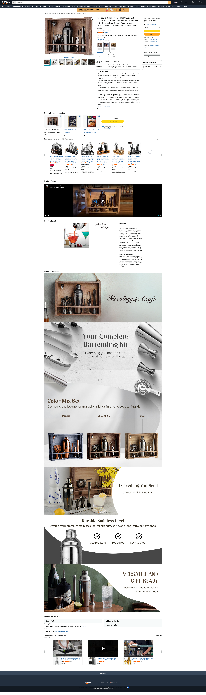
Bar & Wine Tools (77, 13)
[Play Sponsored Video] (103, 648)
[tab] (98, 512)
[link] (72, 121)
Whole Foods (58, 6)
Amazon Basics (26, 6)
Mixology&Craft (153, 39)
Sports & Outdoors (151, 6)
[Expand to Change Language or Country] (107, 682)
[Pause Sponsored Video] (80, 652)
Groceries (50, 6)
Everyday (185, 6)
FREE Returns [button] (100, 39)
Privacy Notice (91, 687)
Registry (95, 6)
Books (73, 6)
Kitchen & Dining (56, 13)
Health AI (9, 6)
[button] (3, 6)
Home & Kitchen (47, 13)
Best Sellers (35, 6)
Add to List (147, 56)
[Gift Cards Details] (82, 6)
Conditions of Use (83, 687)
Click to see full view (69, 57)
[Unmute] (160, 216)
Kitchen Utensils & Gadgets (67, 13)
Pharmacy (178, 6)
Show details (107, 128)
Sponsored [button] (46, 637)
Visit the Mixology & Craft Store (104, 30)
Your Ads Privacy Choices (120, 687)
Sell (85, 6)
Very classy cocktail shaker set (57, 187)
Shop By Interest (170, 6)
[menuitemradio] (158, 215)
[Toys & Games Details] (121, 6)
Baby (131, 6)
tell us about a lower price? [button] (61, 631)
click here (84, 626)
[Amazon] (5, 2)
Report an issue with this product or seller (108, 109)
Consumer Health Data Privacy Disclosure (104, 687)
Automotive (126, 6)
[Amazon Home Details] (111, 6)
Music (100, 6)
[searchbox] (92, 2)
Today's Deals (66, 6)
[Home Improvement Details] (145, 6)
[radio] (47, 62)
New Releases (43, 6)
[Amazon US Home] (88, 682)
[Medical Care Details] (20, 6)
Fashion (89, 6)
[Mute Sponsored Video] (80, 655)
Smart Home (161, 6)
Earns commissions (67, 185)
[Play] (45, 215)
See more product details (104, 106)
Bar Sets (84, 13)
